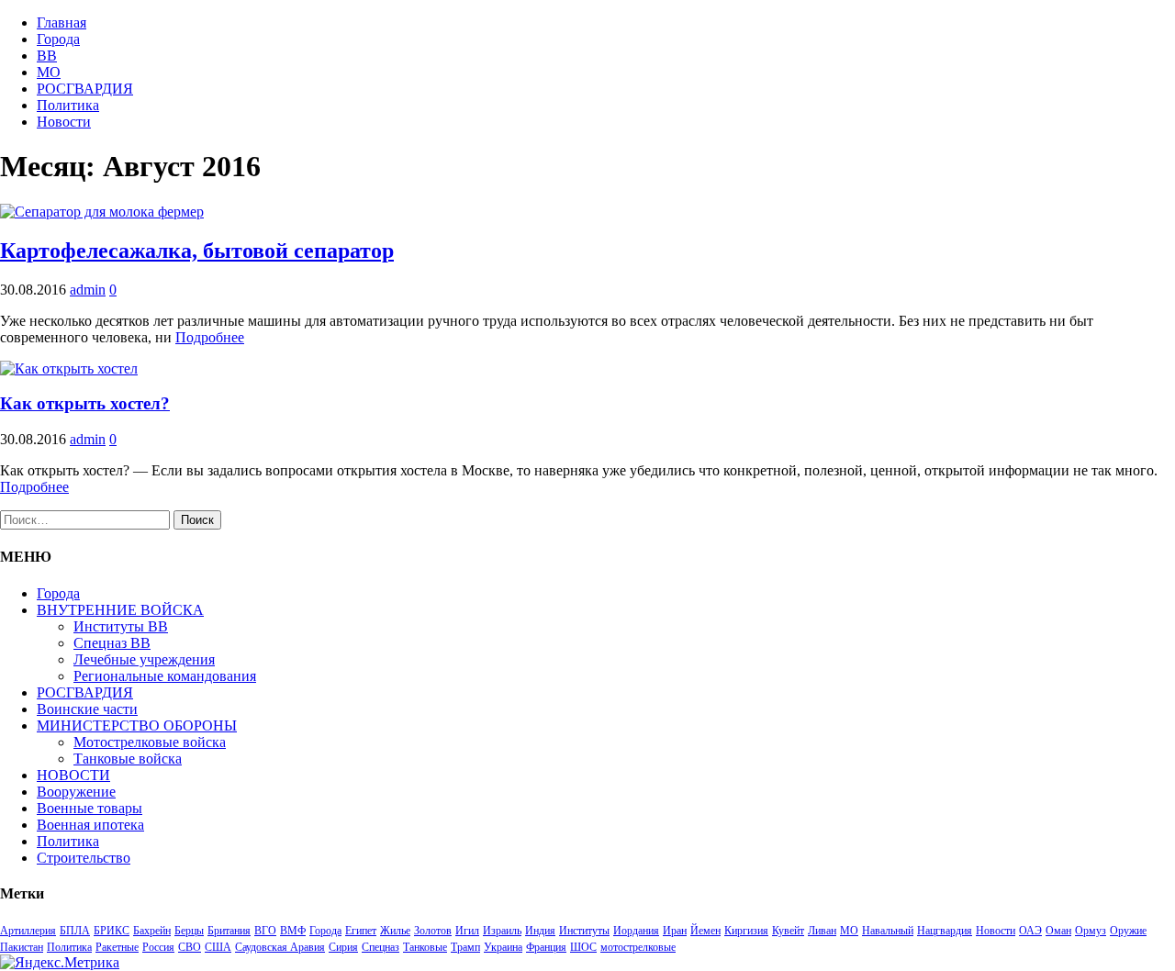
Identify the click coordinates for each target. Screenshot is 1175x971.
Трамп (465, 947)
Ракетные (117, 947)
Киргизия (746, 930)
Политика (68, 105)
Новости (64, 121)
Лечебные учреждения (144, 659)
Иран (675, 930)
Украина (503, 947)
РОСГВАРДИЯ (85, 88)
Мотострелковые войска (149, 742)
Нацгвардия (944, 930)
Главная (61, 22)
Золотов (433, 930)
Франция (546, 947)
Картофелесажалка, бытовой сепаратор (197, 250)
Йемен (705, 930)
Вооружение (76, 791)
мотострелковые (638, 947)
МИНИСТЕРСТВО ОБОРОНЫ (137, 725)
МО (49, 72)
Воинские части (87, 709)
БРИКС (111, 930)
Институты (584, 930)
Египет (360, 930)
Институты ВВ (120, 626)
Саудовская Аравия (280, 947)
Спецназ (380, 947)
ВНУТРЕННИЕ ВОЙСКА (120, 610)
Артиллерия (28, 930)
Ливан (822, 930)
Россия (158, 947)
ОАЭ (1030, 930)
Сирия (343, 947)
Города (58, 39)
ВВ (47, 55)
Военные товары (89, 808)
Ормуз (1090, 930)
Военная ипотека (90, 824)
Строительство (83, 857)
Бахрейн (152, 930)
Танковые (425, 947)
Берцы (189, 930)
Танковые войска (127, 758)
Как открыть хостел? (85, 403)
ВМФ (293, 930)
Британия (229, 930)
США (218, 947)
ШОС (583, 947)
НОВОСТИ (73, 775)
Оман (1058, 930)
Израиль (502, 930)
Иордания (636, 930)
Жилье (395, 930)
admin (88, 289)
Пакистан (21, 947)
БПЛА (75, 930)
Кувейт (788, 930)
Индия (540, 930)
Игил (467, 930)
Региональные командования (164, 676)
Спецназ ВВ (112, 643)
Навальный (887, 930)
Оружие (1128, 930)
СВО (189, 947)
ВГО (265, 930)
